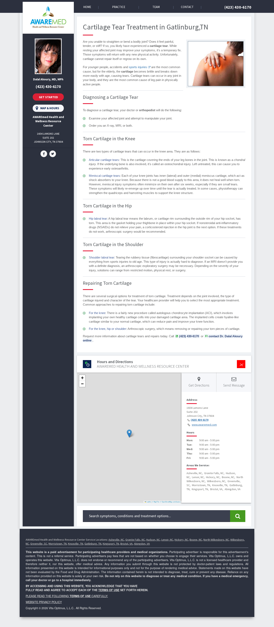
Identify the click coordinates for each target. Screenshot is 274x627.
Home (87, 7)
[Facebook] (44, 153)
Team (156, 7)
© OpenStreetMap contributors (170, 502)
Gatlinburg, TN (92, 543)
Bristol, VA (126, 543)
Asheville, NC (116, 539)
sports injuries (138, 67)
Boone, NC (196, 539)
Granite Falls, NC (135, 539)
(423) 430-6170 (237, 7)
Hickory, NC (181, 539)
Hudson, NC (153, 539)
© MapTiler (156, 502)
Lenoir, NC (167, 539)
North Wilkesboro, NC (216, 539)
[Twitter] (53, 153)
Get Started (48, 97)
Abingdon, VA (142, 543)
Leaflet (148, 502)
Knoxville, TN (75, 543)
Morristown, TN (58, 543)
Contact (187, 7)
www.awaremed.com (204, 424)
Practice (118, 7)
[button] (129, 433)
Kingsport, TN (111, 543)
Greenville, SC (38, 543)
